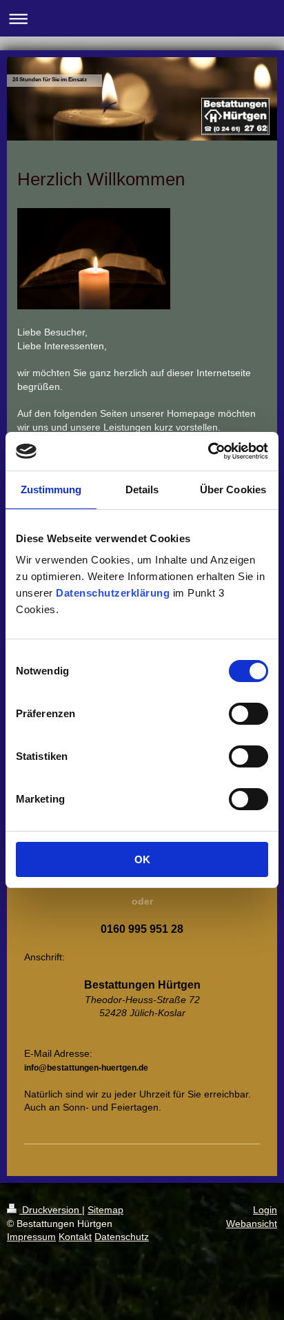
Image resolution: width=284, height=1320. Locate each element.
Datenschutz (121, 1236)
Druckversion (50, 1209)
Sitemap (105, 1209)
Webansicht (251, 1223)
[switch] (248, 714)
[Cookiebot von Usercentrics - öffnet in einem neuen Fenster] (208, 451)
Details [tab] (142, 489)
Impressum (31, 1236)
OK (142, 859)
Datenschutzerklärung (113, 593)
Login (265, 1209)
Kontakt (75, 1236)
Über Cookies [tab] (233, 489)
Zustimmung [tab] (51, 489)
